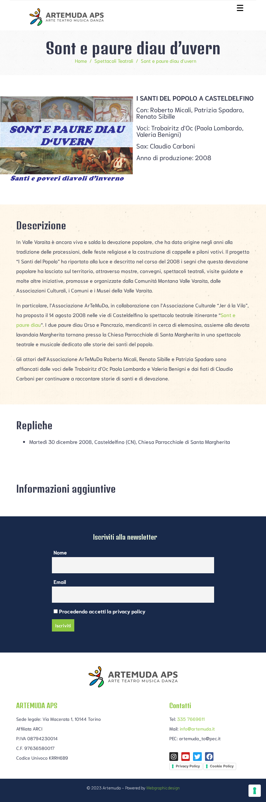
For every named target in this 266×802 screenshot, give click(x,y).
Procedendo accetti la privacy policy (101, 611)
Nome (60, 552)
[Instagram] (173, 756)
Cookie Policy (222, 766)
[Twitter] (197, 756)
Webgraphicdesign (163, 787)
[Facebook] (209, 756)
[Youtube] (185, 756)
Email (60, 581)
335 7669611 (191, 719)
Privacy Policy (188, 766)
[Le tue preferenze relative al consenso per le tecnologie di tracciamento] (254, 791)
